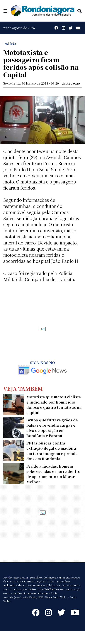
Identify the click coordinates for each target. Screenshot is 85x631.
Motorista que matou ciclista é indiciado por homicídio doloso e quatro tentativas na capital (54, 404)
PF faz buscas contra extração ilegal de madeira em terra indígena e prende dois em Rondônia (52, 451)
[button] (5, 11)
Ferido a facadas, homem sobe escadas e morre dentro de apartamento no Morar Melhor (53, 474)
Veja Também (23, 388)
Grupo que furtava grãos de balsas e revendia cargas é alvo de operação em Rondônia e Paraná (52, 427)
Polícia (9, 43)
